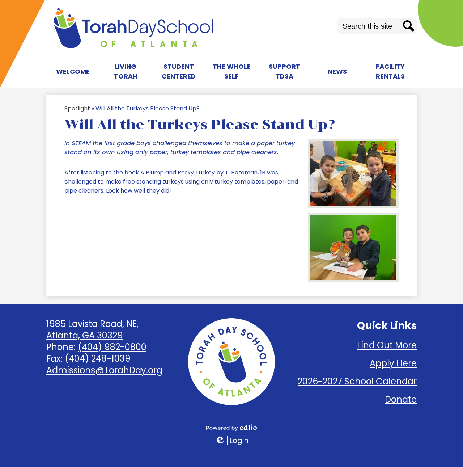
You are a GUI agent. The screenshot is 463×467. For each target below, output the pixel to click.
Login (232, 440)
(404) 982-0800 (112, 347)
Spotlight (77, 108)
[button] (72, 71)
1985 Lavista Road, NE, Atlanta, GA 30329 (92, 329)
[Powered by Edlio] (231, 427)
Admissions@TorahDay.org (104, 370)
